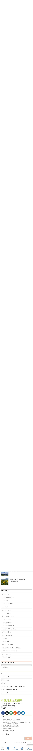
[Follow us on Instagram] (19, 713)
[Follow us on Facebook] (3, 713)
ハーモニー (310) (6, 610)
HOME (3, 673)
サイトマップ (4, 693)
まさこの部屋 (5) (6, 613)
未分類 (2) (4, 638)
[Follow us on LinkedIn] (23, 713)
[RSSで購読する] (15, 713)
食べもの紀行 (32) (6, 657)
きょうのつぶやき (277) (8, 597)
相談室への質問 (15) (7, 641)
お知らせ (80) (5, 594)
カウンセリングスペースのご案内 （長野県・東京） (13, 686)
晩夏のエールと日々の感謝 (17, 579)
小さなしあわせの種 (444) (8, 625)
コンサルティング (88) (7, 603)
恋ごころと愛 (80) (6, 632)
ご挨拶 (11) (5, 607)
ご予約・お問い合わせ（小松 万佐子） (10, 689)
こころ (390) (5, 600)
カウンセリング (5, 676)
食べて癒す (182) (6, 654)
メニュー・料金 (15, 749)
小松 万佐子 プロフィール (9, 730)
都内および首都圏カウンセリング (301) (11, 647)
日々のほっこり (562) (7, 635)
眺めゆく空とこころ (7, 728)
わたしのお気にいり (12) (8, 616)
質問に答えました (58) (7, 644)
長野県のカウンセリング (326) (9, 651)
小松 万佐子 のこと (5, 683)
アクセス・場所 (29, 749)
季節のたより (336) (6, 622)
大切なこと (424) (6, 619)
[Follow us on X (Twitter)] (7, 713)
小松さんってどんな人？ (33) (9, 629)
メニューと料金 (5, 680)
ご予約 (21, 749)
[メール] (11, 713)
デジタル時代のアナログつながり (11, 726)
